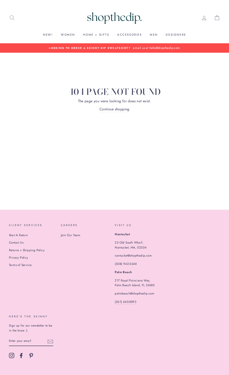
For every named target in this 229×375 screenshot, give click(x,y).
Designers (176, 35)
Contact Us (16, 242)
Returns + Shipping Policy (27, 250)
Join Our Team (70, 235)
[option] (114, 48)
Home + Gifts (96, 35)
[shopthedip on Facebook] (21, 355)
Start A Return (18, 235)
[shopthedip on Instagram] (11, 355)
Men (154, 35)
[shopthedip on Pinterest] (31, 355)
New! (48, 35)
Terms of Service (20, 265)
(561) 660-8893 (125, 301)
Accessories (129, 35)
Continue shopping (114, 109)
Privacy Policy (18, 257)
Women (68, 35)
